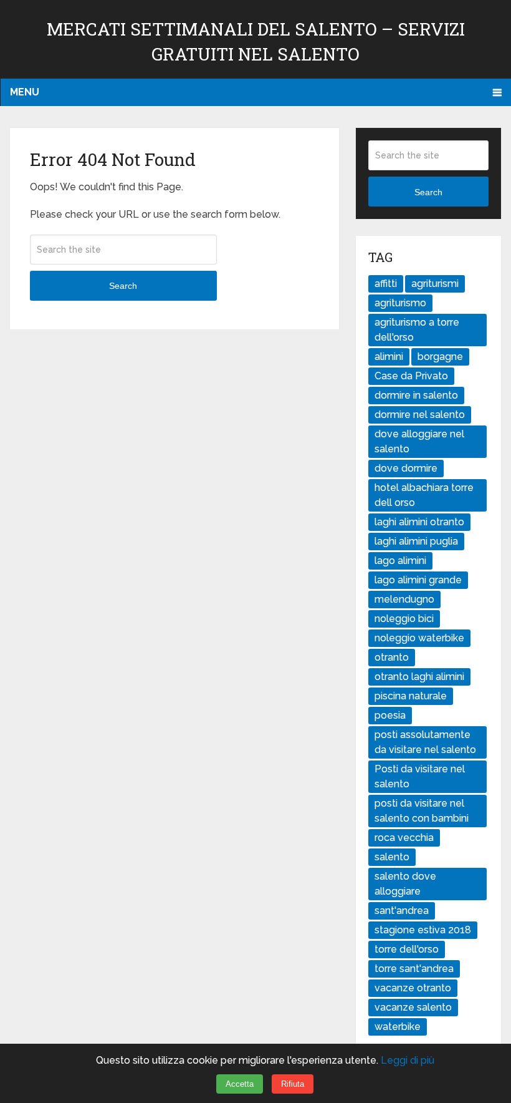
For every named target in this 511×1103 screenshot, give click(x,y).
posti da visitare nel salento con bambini (422, 810)
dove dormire (406, 468)
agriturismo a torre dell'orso (417, 329)
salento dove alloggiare (405, 883)
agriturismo (400, 303)
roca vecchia (404, 837)
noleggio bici (404, 618)
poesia (390, 715)
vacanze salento (413, 1007)
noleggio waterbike (419, 638)
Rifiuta (292, 1084)
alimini (389, 356)
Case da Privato (411, 376)
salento (392, 857)
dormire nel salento (420, 414)
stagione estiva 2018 (423, 930)
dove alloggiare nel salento (419, 441)
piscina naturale (411, 696)
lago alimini (400, 560)
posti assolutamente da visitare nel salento (425, 742)
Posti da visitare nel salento (420, 776)
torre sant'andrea (414, 968)
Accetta (240, 1084)
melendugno (404, 599)
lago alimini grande (418, 580)
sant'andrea (402, 910)
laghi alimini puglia (416, 541)
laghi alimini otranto (419, 522)
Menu (24, 92)
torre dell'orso (407, 949)
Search (123, 286)
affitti (386, 283)
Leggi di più (407, 1060)
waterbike (398, 1027)
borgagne (440, 356)
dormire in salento (416, 395)
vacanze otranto (413, 988)
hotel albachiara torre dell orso (424, 495)
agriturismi (435, 283)
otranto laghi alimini (419, 677)
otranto (392, 657)
